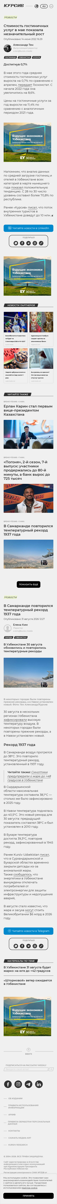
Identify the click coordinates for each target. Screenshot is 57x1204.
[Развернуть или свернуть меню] (51, 6)
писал (32, 207)
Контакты (14, 1131)
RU (44, 6)
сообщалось (22, 874)
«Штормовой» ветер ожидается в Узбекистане (28, 982)
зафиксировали (15, 720)
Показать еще (28, 584)
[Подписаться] (51, 1069)
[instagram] (18, 1084)
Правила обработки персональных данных (29, 1123)
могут (29, 910)
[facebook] (8, 1084)
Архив (12, 1115)
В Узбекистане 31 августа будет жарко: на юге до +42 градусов (27, 969)
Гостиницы (10, 57)
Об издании (15, 1098)
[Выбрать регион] (37, 6)
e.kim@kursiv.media (22, 631)
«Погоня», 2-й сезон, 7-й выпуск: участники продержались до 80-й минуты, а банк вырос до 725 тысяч (27, 470)
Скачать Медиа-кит (19, 1138)
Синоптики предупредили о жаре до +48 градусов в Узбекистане (29, 776)
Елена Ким (20, 624)
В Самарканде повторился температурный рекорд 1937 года (28, 530)
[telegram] (28, 1084)
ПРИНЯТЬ (28, 1195)
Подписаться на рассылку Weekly (26, 1065)
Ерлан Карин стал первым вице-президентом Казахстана (28, 410)
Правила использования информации (23, 1106)
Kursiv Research (18, 1145)
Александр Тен (23, 44)
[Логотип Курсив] (14, 5)
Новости (10, 17)
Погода (8, 638)
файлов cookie (29, 1188)
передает (25, 85)
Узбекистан (24, 57)
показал (17, 187)
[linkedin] (39, 1084)
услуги (36, 57)
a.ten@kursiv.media (22, 51)
